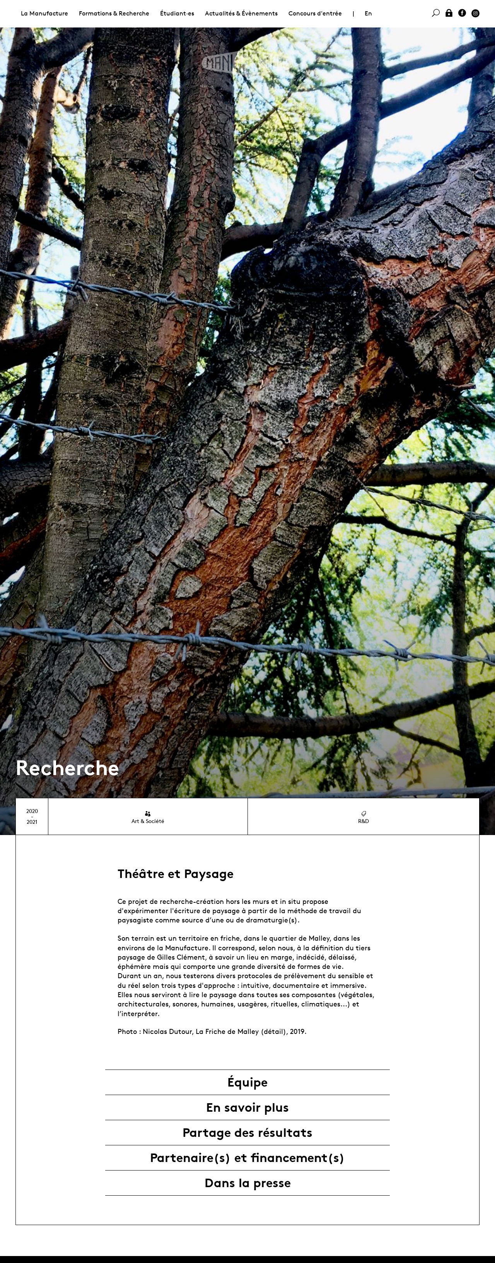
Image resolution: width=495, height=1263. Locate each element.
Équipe (247, 1082)
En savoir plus (247, 1107)
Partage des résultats (247, 1132)
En (368, 13)
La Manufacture (44, 13)
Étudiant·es (177, 13)
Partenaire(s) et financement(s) (247, 1157)
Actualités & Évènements (241, 13)
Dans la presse (248, 1183)
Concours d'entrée (315, 13)
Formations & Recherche (114, 13)
